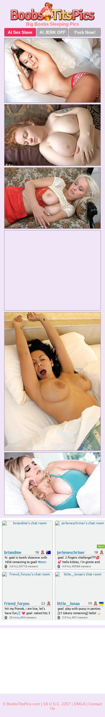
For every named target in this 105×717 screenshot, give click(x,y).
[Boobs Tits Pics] (52, 11)
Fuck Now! (84, 32)
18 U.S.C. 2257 (57, 704)
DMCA (79, 704)
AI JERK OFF (52, 32)
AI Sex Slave (20, 32)
